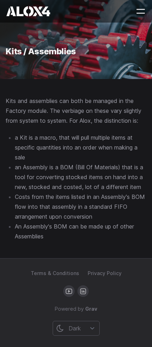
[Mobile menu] (140, 11)
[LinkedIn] (83, 291)
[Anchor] (81, 50)
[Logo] (28, 11)
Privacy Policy (105, 273)
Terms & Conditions (55, 273)
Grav (91, 309)
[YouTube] (69, 291)
